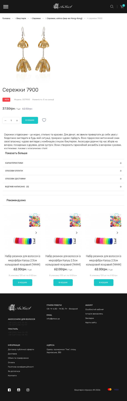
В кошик (22, 282)
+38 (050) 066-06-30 (18, 332)
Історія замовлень (94, 314)
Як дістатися (14, 371)
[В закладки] (44, 120)
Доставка (12, 354)
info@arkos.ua (53, 319)
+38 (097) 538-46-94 (17, 325)
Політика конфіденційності (21, 367)
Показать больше (16, 153)
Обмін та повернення (18, 358)
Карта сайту (91, 322)
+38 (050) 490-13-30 (17, 323)
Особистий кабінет (94, 309)
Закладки (89, 318)
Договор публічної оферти (21, 349)
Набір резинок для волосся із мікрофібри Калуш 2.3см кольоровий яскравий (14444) (22, 260)
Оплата (11, 362)
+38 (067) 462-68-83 (17, 335)
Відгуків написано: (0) (17, 186)
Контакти (12, 375)
